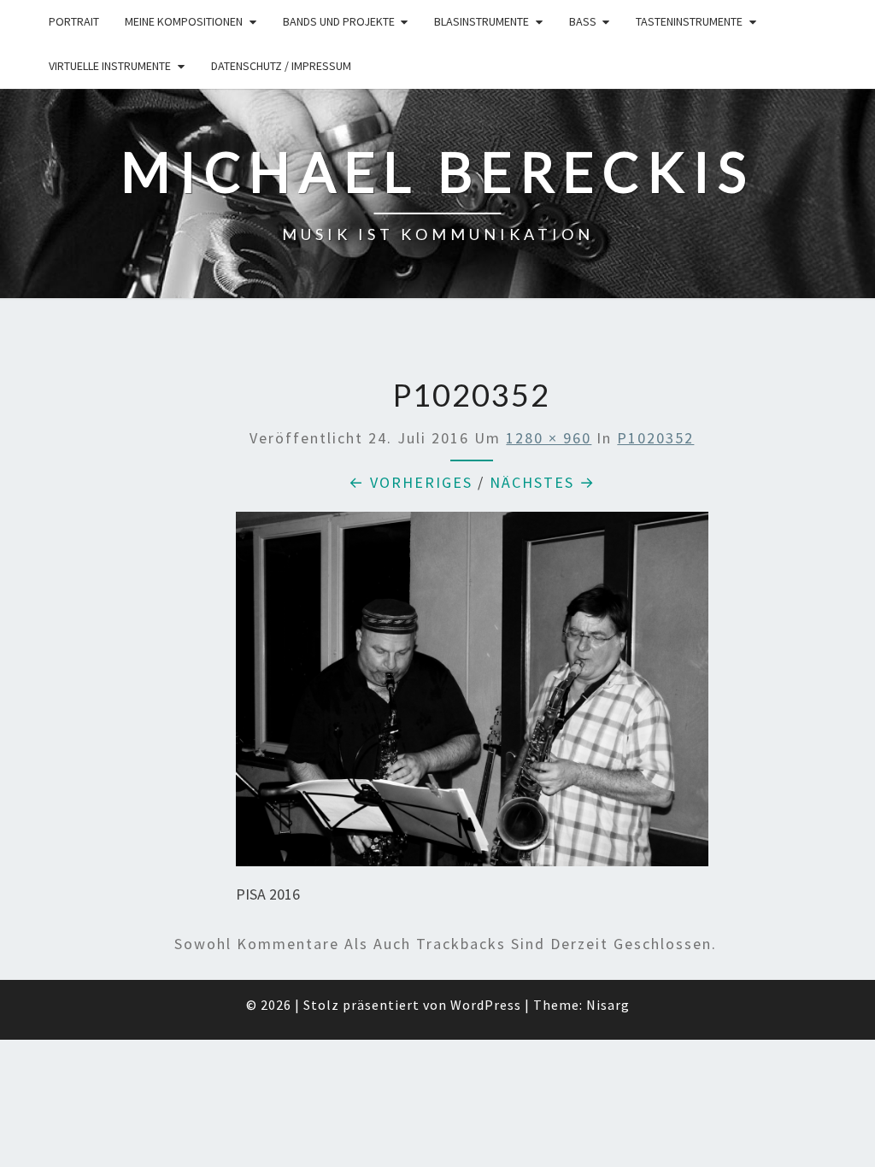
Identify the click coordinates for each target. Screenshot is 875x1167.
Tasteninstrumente (689, 21)
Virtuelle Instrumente (110, 65)
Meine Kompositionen (184, 21)
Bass (582, 21)
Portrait (74, 21)
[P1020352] (472, 695)
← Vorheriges (411, 482)
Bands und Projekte (339, 21)
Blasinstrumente (481, 21)
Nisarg (608, 1004)
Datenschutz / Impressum (281, 65)
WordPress (485, 1004)
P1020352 (655, 438)
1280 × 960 (548, 438)
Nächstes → (543, 482)
